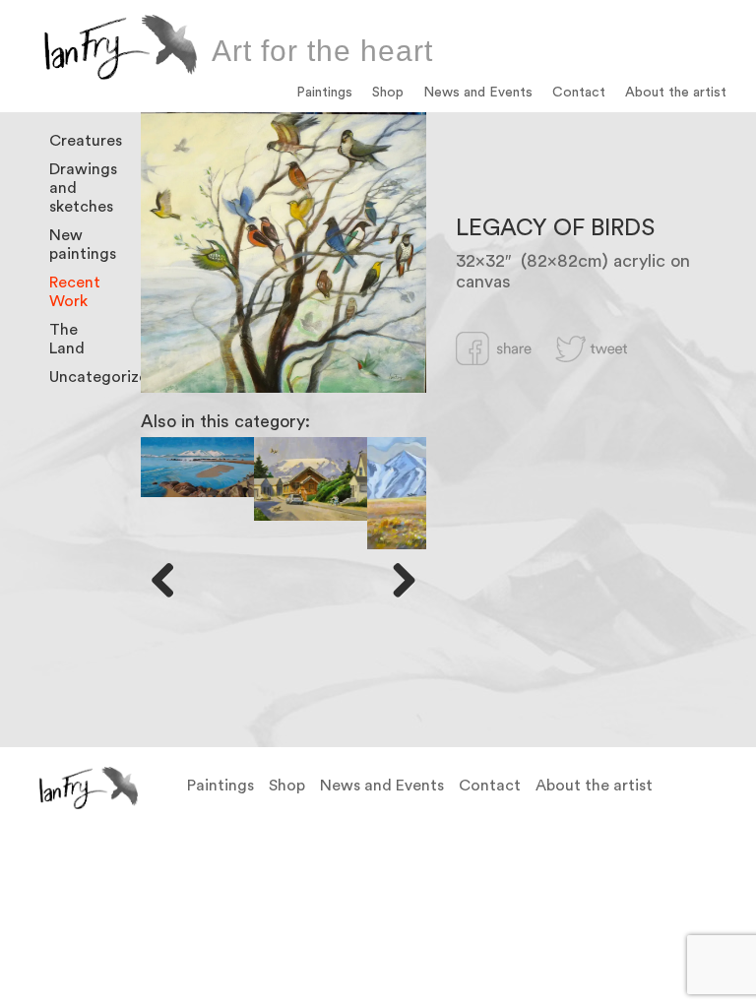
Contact (578, 92)
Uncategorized (103, 377)
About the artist (675, 92)
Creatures (85, 141)
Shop (388, 92)
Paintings (324, 92)
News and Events (478, 92)
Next (396, 579)
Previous (170, 579)
